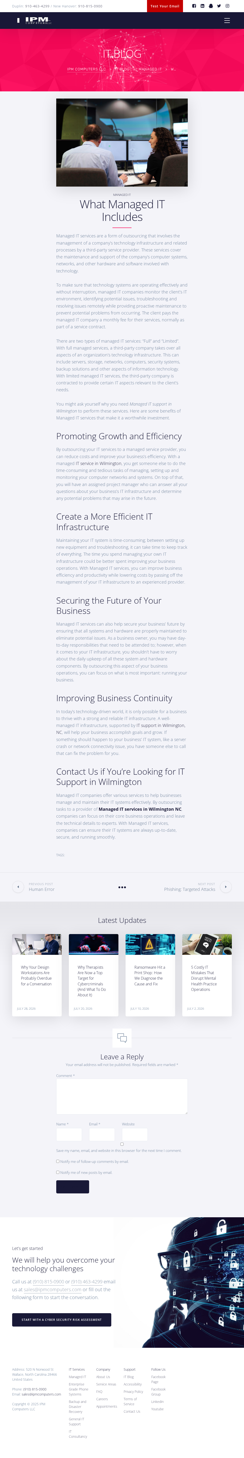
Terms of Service (130, 1401)
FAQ (99, 1391)
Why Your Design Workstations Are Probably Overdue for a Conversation (36, 976)
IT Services (77, 1369)
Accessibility (133, 1384)
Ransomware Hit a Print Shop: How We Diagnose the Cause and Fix (149, 976)
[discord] (211, 6)
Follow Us (158, 1369)
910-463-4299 (37, 6)
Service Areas (106, 1384)
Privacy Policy (133, 1391)
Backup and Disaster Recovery (77, 1406)
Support (130, 1369)
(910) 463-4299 (86, 1281)
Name (62, 1124)
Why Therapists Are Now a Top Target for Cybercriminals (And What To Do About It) (92, 981)
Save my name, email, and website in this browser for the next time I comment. (119, 1150)
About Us (103, 1376)
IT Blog (129, 1376)
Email (94, 1124)
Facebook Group (158, 1391)
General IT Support (76, 1421)
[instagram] (228, 6)
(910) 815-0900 (48, 1281)
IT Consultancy (78, 1434)
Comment (65, 1075)
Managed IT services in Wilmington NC (140, 809)
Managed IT (122, 195)
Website (128, 1124)
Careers (102, 1399)
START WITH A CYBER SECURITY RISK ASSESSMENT (62, 1320)
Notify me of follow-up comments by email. (94, 1161)
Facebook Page (158, 1379)
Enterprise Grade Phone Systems (78, 1389)
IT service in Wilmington (99, 463)
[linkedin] (202, 6)
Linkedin (157, 1401)
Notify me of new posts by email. (86, 1172)
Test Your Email (165, 6)
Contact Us (132, 1411)
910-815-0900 (90, 6)
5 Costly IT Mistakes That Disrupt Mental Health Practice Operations (204, 978)
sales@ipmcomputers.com (52, 1289)
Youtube (157, 1409)
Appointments (106, 1406)
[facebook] (194, 6)
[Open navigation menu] (227, 20)
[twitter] (219, 6)
